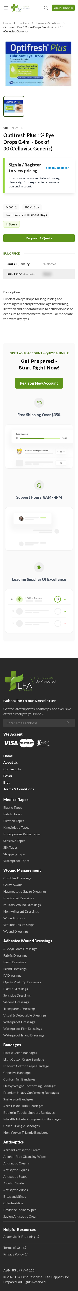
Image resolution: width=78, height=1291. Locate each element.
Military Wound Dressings (22, 905)
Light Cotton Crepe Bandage (23, 1059)
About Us (10, 762)
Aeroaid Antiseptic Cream (21, 1150)
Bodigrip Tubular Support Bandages (29, 1112)
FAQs (7, 776)
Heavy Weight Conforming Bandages (30, 1086)
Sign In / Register (63, 7)
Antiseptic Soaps (15, 1176)
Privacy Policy (13, 1254)
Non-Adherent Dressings (21, 911)
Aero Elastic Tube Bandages (23, 1106)
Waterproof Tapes (16, 861)
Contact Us (12, 769)
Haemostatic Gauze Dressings (25, 891)
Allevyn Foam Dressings (20, 949)
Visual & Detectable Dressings (25, 1015)
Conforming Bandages (19, 1079)
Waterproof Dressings (19, 1022)
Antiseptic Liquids (16, 1170)
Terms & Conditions (18, 789)
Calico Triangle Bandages (21, 1126)
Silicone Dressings (16, 1002)
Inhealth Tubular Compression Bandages (32, 1119)
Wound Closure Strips (18, 925)
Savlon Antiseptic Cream (20, 1216)
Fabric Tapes (12, 814)
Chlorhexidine (13, 1203)
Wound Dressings (15, 931)
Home (7, 23)
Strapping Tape (14, 854)
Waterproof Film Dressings (22, 1028)
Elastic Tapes (12, 807)
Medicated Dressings (18, 898)
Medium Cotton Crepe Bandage (26, 1066)
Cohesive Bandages (17, 1072)
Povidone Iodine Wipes (19, 1210)
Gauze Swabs (12, 885)
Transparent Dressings (19, 1008)
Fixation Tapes (13, 821)
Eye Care (23, 23)
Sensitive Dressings (17, 995)
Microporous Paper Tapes (22, 834)
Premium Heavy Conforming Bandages (31, 1092)
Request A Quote (39, 238)
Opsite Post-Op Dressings (22, 982)
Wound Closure (14, 918)
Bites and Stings (14, 1196)
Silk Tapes (10, 847)
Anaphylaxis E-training (19, 1236)
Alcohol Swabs (13, 1183)
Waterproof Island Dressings (23, 1035)
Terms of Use (12, 1247)
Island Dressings (15, 969)
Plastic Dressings (15, 989)
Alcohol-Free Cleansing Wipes (24, 1156)
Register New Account (39, 383)
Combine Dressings (17, 878)
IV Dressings (12, 975)
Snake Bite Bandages (18, 1099)
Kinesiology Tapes (16, 827)
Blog (6, 782)
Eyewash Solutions (48, 23)
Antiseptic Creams (16, 1163)
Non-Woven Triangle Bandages (25, 1132)
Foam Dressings (14, 962)
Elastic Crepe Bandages (20, 1053)
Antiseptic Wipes (15, 1190)
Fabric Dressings (15, 955)
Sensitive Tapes (14, 841)
